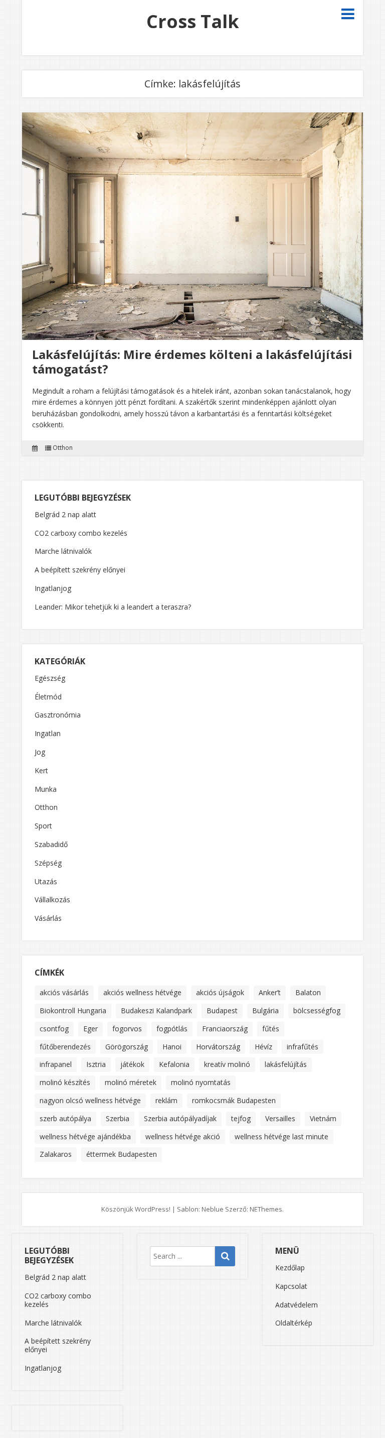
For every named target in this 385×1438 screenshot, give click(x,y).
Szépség (48, 863)
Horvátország (218, 1046)
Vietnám (323, 1118)
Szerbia (117, 1118)
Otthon (63, 447)
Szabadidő (51, 845)
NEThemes (266, 1209)
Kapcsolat (291, 1286)
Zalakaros (56, 1154)
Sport (43, 826)
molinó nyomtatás (201, 1082)
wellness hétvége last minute (281, 1136)
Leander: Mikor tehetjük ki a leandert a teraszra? (113, 607)
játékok (132, 1064)
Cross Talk (192, 21)
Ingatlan (48, 734)
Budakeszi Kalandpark (156, 1010)
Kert (41, 771)
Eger (90, 1028)
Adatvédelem (296, 1304)
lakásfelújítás (286, 1064)
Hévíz (263, 1046)
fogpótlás (171, 1028)
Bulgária (265, 1010)
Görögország (126, 1046)
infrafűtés (302, 1046)
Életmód (48, 697)
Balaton (308, 992)
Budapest (222, 1010)
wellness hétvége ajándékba (85, 1136)
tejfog (241, 1118)
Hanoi (171, 1046)
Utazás (46, 882)
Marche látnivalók (63, 551)
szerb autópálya (65, 1118)
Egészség (50, 678)
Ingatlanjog (53, 588)
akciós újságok (220, 992)
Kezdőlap (290, 1267)
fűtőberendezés (65, 1046)
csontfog (54, 1028)
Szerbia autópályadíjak (180, 1118)
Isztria (96, 1064)
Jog (40, 752)
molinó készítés (65, 1082)
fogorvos (127, 1028)
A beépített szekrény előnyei (80, 569)
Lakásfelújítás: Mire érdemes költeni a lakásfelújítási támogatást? (192, 361)
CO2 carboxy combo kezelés (81, 533)
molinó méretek (130, 1082)
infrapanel (56, 1064)
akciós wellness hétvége (142, 992)
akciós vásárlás (64, 992)
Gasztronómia (58, 715)
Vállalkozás (52, 900)
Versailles (280, 1118)
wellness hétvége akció (182, 1136)
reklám (166, 1100)
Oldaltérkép (293, 1323)
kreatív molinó (227, 1064)
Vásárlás (48, 918)
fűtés (270, 1028)
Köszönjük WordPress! (135, 1209)
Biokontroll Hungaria (73, 1010)
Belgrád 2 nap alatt (65, 514)
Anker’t (270, 992)
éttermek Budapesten (121, 1154)
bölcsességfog (316, 1010)
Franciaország (225, 1028)
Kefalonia (174, 1064)
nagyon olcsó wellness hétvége (90, 1100)
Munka (46, 789)
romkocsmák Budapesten (234, 1100)
